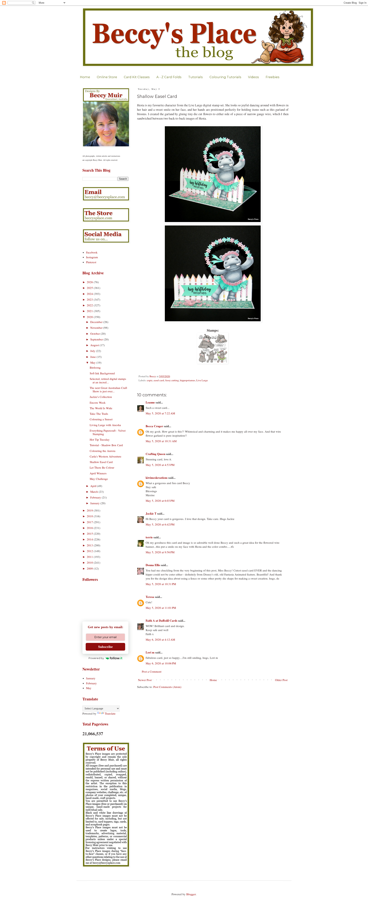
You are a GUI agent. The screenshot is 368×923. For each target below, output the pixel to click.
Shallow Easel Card (101, 462)
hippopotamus (187, 380)
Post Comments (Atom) (167, 687)
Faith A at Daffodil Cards (161, 620)
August (95, 345)
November (96, 328)
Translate (110, 713)
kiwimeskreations (157, 477)
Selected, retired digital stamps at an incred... (108, 380)
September (97, 339)
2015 (90, 533)
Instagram (92, 257)
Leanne (150, 402)
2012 (90, 551)
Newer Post (145, 680)
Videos (253, 77)
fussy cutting (172, 380)
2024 (90, 294)
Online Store (107, 77)
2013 (90, 545)
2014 (90, 539)
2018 (90, 516)
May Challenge (99, 479)
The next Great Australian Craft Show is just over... (108, 389)
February (96, 497)
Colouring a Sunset (101, 419)
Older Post (281, 680)
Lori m (150, 652)
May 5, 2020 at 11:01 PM (161, 608)
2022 (90, 305)
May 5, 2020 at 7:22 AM (160, 413)
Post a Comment (151, 671)
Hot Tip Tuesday (100, 439)
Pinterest (91, 262)
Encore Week (98, 402)
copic (150, 380)
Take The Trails (99, 414)
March (94, 491)
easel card (159, 380)
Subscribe (105, 647)
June (93, 357)
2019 (90, 510)
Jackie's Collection (101, 397)
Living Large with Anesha (105, 425)
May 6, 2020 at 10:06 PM (161, 663)
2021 (90, 311)
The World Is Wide (101, 408)
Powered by (96, 658)
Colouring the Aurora (102, 451)
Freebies (272, 77)
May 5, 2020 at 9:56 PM (160, 552)
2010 (90, 562)
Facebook (92, 252)
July (93, 351)
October (95, 333)
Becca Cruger (154, 426)
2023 (90, 299)
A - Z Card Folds (169, 77)
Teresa (150, 597)
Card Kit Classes (137, 77)
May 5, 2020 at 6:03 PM (160, 500)
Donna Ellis (153, 565)
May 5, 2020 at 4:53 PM (160, 465)
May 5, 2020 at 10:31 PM (161, 584)
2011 (90, 557)
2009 (90, 568)
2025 (90, 288)
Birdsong (95, 367)
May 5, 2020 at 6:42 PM (160, 524)
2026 (90, 282)
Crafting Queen (155, 454)
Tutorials (195, 77)
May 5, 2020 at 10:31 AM (161, 441)
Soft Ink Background (102, 373)
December (96, 322)
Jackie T (151, 513)
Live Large (202, 380)
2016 (90, 528)
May (93, 362)
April (93, 486)
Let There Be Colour (102, 467)
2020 (90, 317)
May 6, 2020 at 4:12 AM (160, 639)
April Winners (98, 473)
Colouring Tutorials (225, 77)
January (95, 503)
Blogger (191, 894)
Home (85, 77)
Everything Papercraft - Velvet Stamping (108, 432)
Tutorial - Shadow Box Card (106, 445)
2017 (90, 522)
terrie (149, 537)
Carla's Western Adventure (105, 456)
